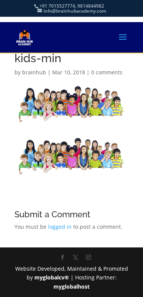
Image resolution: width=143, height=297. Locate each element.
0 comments (106, 72)
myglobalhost (71, 286)
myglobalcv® (51, 277)
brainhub (34, 72)
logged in (60, 226)
